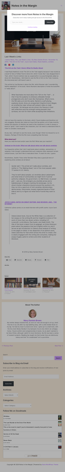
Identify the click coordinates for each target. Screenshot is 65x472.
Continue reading (32, 27)
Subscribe (50, 22)
